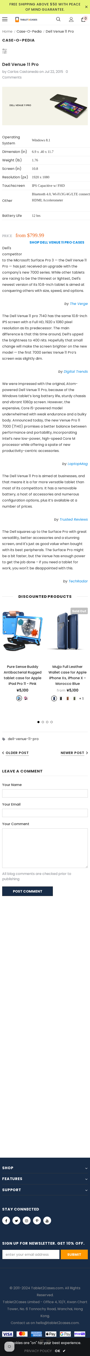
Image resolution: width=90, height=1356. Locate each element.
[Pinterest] (37, 1220)
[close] (86, 7)
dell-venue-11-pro (23, 738)
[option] (22, 654)
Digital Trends (76, 371)
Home (7, 31)
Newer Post (72, 752)
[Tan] (67, 698)
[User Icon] (71, 19)
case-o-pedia (29, 31)
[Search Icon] (58, 19)
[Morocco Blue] (54, 698)
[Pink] (25, 698)
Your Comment (15, 823)
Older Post (17, 752)
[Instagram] (27, 1220)
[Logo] (26, 19)
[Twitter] (16, 1220)
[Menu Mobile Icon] (4, 19)
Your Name (12, 784)
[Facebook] (6, 1220)
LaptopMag (78, 463)
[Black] (60, 698)
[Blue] (19, 698)
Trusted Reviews (74, 519)
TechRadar (78, 581)
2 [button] (43, 722)
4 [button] (51, 722)
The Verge (79, 303)
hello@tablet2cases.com (57, 1322)
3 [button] (47, 722)
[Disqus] (45, 955)
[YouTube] (47, 1220)
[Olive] (74, 698)
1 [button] (38, 722)
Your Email (11, 804)
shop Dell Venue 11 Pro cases (56, 242)
